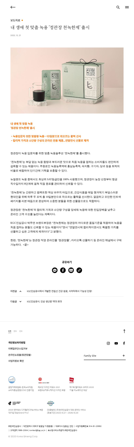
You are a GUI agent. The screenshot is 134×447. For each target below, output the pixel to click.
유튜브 (116, 343)
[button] (127, 7)
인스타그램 (108, 343)
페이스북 (124, 343)
